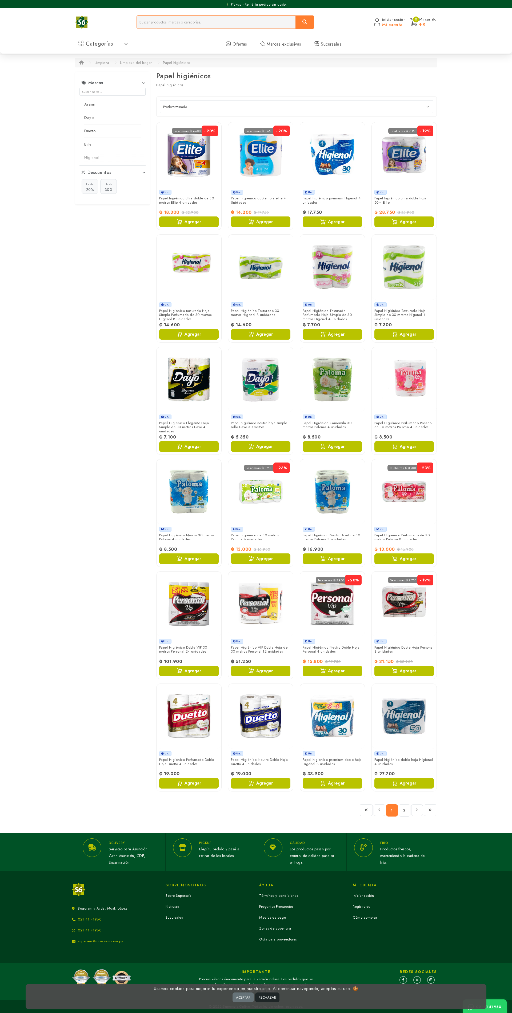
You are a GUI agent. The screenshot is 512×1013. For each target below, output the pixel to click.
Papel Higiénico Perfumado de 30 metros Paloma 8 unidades (402, 537)
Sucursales (330, 44)
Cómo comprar (365, 917)
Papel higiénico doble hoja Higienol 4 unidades (403, 761)
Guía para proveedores (278, 939)
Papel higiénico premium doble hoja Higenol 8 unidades (332, 761)
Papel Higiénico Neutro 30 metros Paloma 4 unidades (186, 537)
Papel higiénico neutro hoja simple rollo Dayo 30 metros (259, 425)
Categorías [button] (99, 44)
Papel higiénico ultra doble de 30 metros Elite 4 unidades (186, 200)
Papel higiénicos (176, 62)
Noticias (172, 906)
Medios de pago (272, 917)
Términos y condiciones (278, 895)
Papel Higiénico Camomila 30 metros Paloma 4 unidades (327, 425)
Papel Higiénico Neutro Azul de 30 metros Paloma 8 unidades (331, 537)
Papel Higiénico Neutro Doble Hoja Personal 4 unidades (331, 649)
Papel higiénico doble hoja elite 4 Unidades (258, 200)
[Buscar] (304, 22)
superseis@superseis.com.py (100, 941)
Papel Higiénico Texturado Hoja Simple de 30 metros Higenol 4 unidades (400, 314)
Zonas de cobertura (275, 928)
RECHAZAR (267, 997)
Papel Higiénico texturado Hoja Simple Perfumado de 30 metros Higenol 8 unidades (185, 314)
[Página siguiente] (417, 810)
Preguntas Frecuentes (276, 906)
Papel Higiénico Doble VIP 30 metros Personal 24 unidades (183, 649)
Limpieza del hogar (136, 62)
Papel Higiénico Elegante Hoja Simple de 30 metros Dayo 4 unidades (184, 427)
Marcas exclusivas (283, 44)
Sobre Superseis (178, 895)
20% (90, 187)
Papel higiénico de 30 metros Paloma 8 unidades (255, 537)
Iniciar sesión (363, 895)
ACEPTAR (243, 997)
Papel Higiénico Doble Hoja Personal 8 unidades (404, 649)
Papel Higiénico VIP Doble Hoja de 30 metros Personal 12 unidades (259, 649)
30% (109, 187)
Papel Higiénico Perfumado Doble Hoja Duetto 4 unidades (186, 761)
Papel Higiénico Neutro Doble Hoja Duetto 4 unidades (259, 761)
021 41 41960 (89, 919)
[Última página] (430, 810)
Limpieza (102, 62)
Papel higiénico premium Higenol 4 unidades (332, 200)
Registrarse (361, 906)
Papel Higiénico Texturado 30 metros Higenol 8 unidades (255, 312)
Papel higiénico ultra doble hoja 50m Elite (400, 200)
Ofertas (239, 44)
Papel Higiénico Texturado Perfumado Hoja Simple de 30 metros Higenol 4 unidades (327, 314)
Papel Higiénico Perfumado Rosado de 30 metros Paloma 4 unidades (403, 425)
